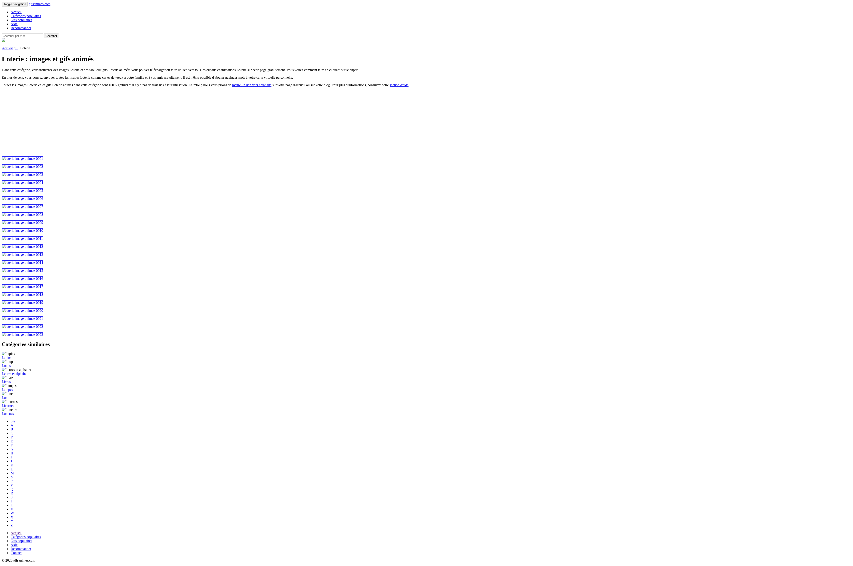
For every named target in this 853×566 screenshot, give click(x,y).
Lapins (6, 358)
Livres (6, 382)
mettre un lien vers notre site (251, 85)
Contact (16, 553)
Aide (14, 24)
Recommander (21, 28)
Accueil (16, 12)
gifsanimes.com (39, 4)
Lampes (7, 390)
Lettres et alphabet (14, 374)
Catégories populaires (26, 16)
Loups (6, 366)
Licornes (8, 406)
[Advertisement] (135, 122)
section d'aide (399, 85)
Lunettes (8, 414)
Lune (5, 398)
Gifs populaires (21, 20)
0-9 (13, 421)
